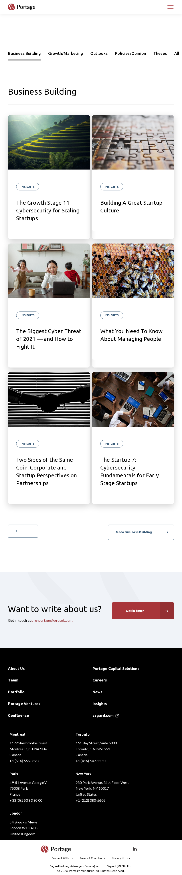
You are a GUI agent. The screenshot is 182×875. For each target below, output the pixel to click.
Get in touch (135, 611)
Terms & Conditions (92, 858)
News (97, 692)
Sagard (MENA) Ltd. (119, 866)
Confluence (18, 715)
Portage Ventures (24, 703)
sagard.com (103, 715)
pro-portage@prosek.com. (52, 620)
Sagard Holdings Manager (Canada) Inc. (75, 866)
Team (13, 680)
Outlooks (99, 53)
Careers (100, 680)
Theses (160, 53)
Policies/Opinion (130, 53)
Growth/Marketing (65, 53)
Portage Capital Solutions (116, 668)
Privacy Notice (121, 858)
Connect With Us (62, 858)
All (176, 53)
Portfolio (16, 692)
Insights (28, 186)
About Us (16, 668)
